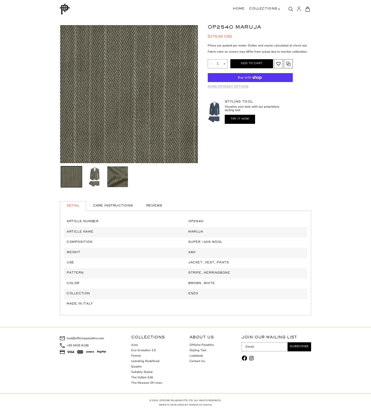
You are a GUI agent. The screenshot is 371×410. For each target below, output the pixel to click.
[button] (265, 9)
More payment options (228, 87)
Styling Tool (198, 350)
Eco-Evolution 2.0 (143, 350)
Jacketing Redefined (145, 361)
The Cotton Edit (142, 377)
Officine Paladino (202, 345)
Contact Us (197, 361)
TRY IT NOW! (240, 119)
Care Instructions (113, 206)
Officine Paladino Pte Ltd (176, 400)
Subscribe (299, 347)
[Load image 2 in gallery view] (94, 176)
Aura (134, 345)
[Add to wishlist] (278, 64)
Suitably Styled (141, 372)
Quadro (136, 366)
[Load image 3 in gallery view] (117, 176)
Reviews (154, 206)
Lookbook (196, 356)
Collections (263, 9)
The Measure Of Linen (146, 383)
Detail (73, 206)
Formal (136, 356)
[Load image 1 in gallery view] (71, 176)
